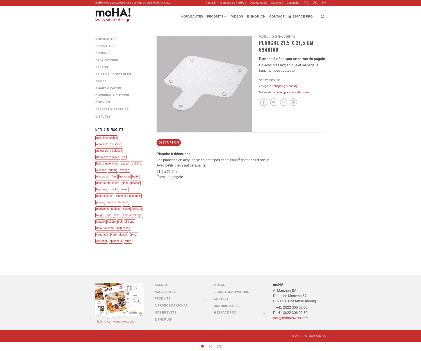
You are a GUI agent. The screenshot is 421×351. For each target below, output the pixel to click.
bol (124, 157)
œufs (128, 241)
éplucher (101, 241)
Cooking (102, 102)
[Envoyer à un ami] (283, 102)
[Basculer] (204, 299)
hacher (135, 182)
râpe (108, 215)
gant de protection (107, 182)
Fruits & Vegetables (113, 74)
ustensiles (123, 228)
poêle (126, 208)
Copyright (293, 2)
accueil (161, 285)
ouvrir (124, 189)
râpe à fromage (132, 215)
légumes (101, 189)
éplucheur (116, 241)
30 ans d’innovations (231, 292)
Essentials (104, 46)
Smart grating (108, 88)
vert (113, 234)
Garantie (276, 2)
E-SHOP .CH (256, 16)
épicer (133, 234)
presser (137, 208)
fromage (124, 176)
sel (120, 221)
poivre (100, 202)
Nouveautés (192, 16)
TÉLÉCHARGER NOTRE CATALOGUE (114, 322)
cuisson (101, 170)
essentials (102, 176)
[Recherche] (323, 16)
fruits (135, 176)
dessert (124, 170)
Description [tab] (169, 142)
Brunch (102, 53)
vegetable (102, 234)
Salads (101, 67)
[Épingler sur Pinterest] (293, 102)
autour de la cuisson (109, 150)
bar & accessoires (107, 157)
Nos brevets (165, 312)
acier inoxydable (106, 137)
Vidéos (237, 16)
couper (125, 163)
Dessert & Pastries (111, 109)
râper (117, 215)
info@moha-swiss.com (290, 318)
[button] (162, 127)
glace (125, 182)
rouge (99, 215)
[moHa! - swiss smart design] (113, 15)
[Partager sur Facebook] (264, 102)
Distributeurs (258, 2)
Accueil (210, 2)
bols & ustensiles (107, 163)
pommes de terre (117, 202)
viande (123, 234)
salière (111, 221)
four (114, 176)
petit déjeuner (104, 195)
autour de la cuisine (108, 144)
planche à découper (128, 195)
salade (100, 221)
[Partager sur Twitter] (273, 102)
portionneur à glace (108, 208)
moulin (114, 189)
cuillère (136, 163)
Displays (102, 116)
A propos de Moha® (171, 305)
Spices (100, 81)
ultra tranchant (105, 228)
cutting (113, 170)
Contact (277, 16)
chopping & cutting (283, 36)
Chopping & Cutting (112, 95)
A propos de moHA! (232, 2)
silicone (129, 221)
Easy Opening (106, 60)
